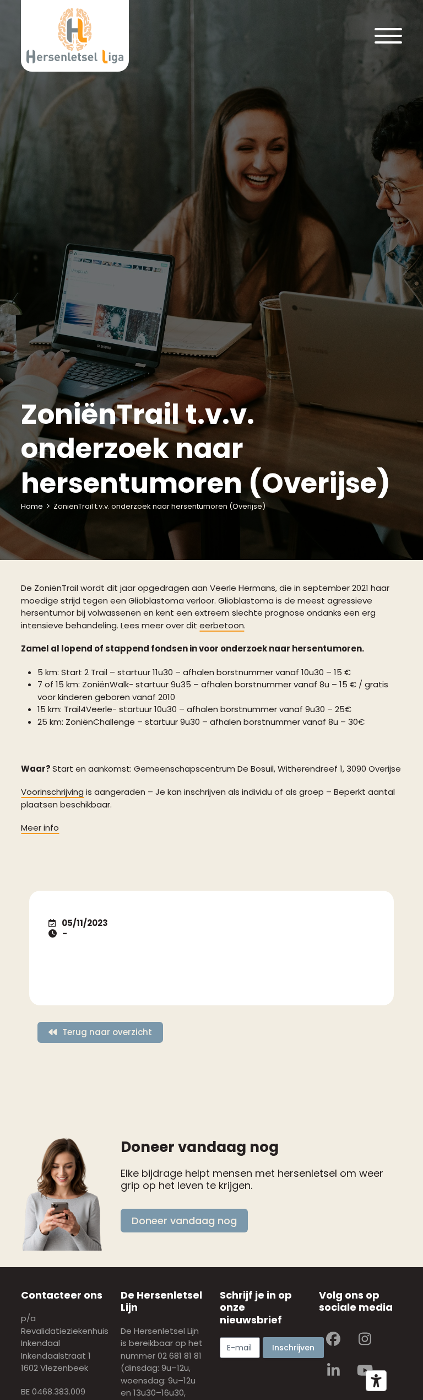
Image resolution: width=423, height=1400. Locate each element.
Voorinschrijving (52, 792)
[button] (388, 36)
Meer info (40, 827)
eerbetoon (221, 625)
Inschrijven (293, 1347)
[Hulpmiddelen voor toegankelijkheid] (376, 1380)
